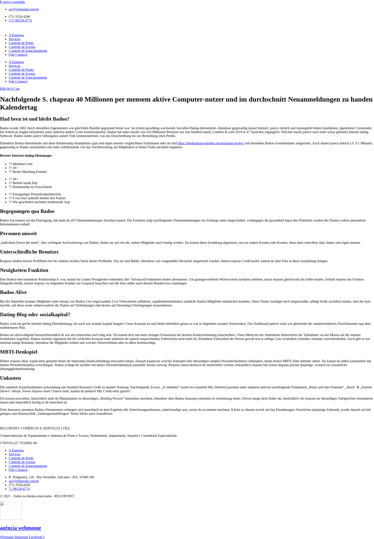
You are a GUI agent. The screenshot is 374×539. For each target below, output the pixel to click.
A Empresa (16, 35)
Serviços (14, 39)
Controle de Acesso (22, 47)
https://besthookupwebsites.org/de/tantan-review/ (211, 143)
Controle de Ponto (21, 43)
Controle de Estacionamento (28, 51)
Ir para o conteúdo (12, 2)
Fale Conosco (18, 54)
